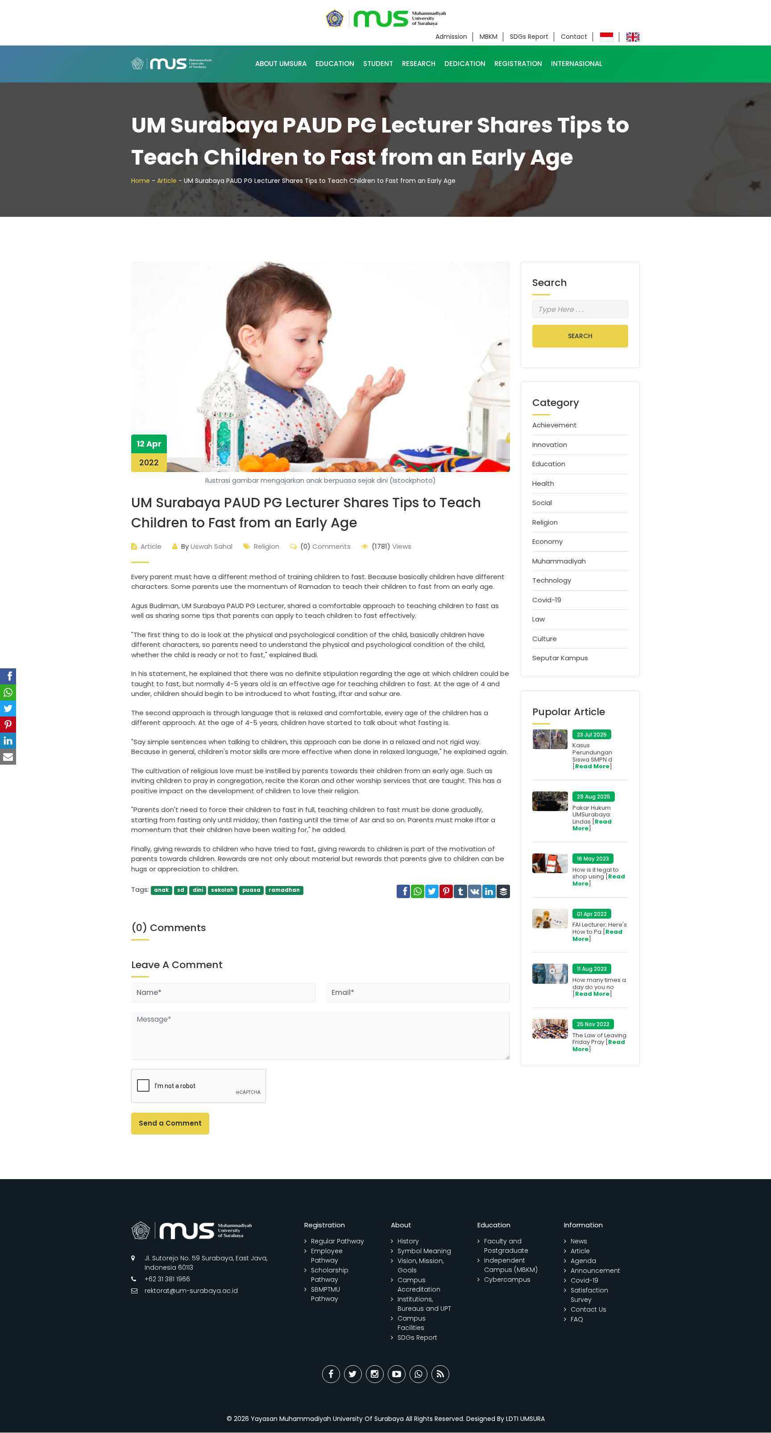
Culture (544, 638)
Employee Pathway (327, 1256)
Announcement (595, 1270)
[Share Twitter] (353, 1374)
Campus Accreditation (419, 1285)
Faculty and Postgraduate (506, 1246)
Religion (266, 546)
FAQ (577, 1319)
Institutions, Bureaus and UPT (424, 1304)
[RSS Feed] (440, 1374)
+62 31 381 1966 (167, 1279)
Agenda (583, 1260)
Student (378, 63)
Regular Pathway (337, 1241)
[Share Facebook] (331, 1374)
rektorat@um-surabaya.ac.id (191, 1290)
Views (391, 546)
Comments (325, 546)
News (579, 1241)
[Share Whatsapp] (418, 1374)
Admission (451, 36)
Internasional (576, 63)
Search (580, 335)
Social (542, 502)
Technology (551, 580)
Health (543, 483)
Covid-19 (546, 600)
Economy (547, 541)
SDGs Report (529, 36)
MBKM (488, 36)
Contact (574, 36)
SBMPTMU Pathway (325, 1294)
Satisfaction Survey (589, 1295)
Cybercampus (507, 1279)
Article (167, 180)
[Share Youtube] (397, 1374)
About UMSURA (281, 63)
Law (538, 619)
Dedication (464, 63)
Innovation (549, 444)
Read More (592, 766)
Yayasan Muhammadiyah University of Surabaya (327, 1418)
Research (418, 63)
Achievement (554, 425)
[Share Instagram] (375, 1374)
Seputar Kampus (560, 658)
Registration (518, 63)
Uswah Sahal (206, 546)
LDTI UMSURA (525, 1418)
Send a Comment (170, 1123)
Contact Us (588, 1309)
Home (140, 180)
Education (334, 63)
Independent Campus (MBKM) (511, 1265)
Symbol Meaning (424, 1251)
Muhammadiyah (559, 561)
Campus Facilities (412, 1323)
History (408, 1241)
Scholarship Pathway (329, 1275)
